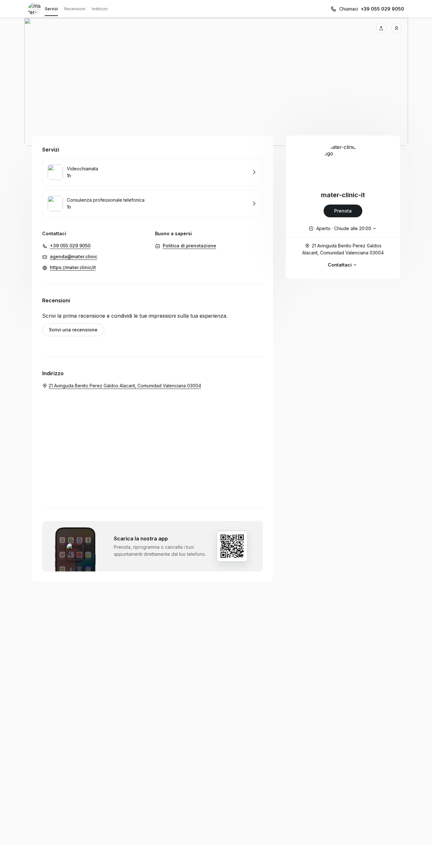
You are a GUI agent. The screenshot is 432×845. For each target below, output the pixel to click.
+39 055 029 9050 (382, 9)
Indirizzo (100, 8)
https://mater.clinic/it (73, 267)
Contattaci (340, 264)
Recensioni (74, 8)
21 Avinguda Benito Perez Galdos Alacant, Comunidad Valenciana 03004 (343, 249)
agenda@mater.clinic (73, 256)
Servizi (51, 8)
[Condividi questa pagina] (381, 28)
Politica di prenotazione (189, 245)
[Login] (396, 28)
